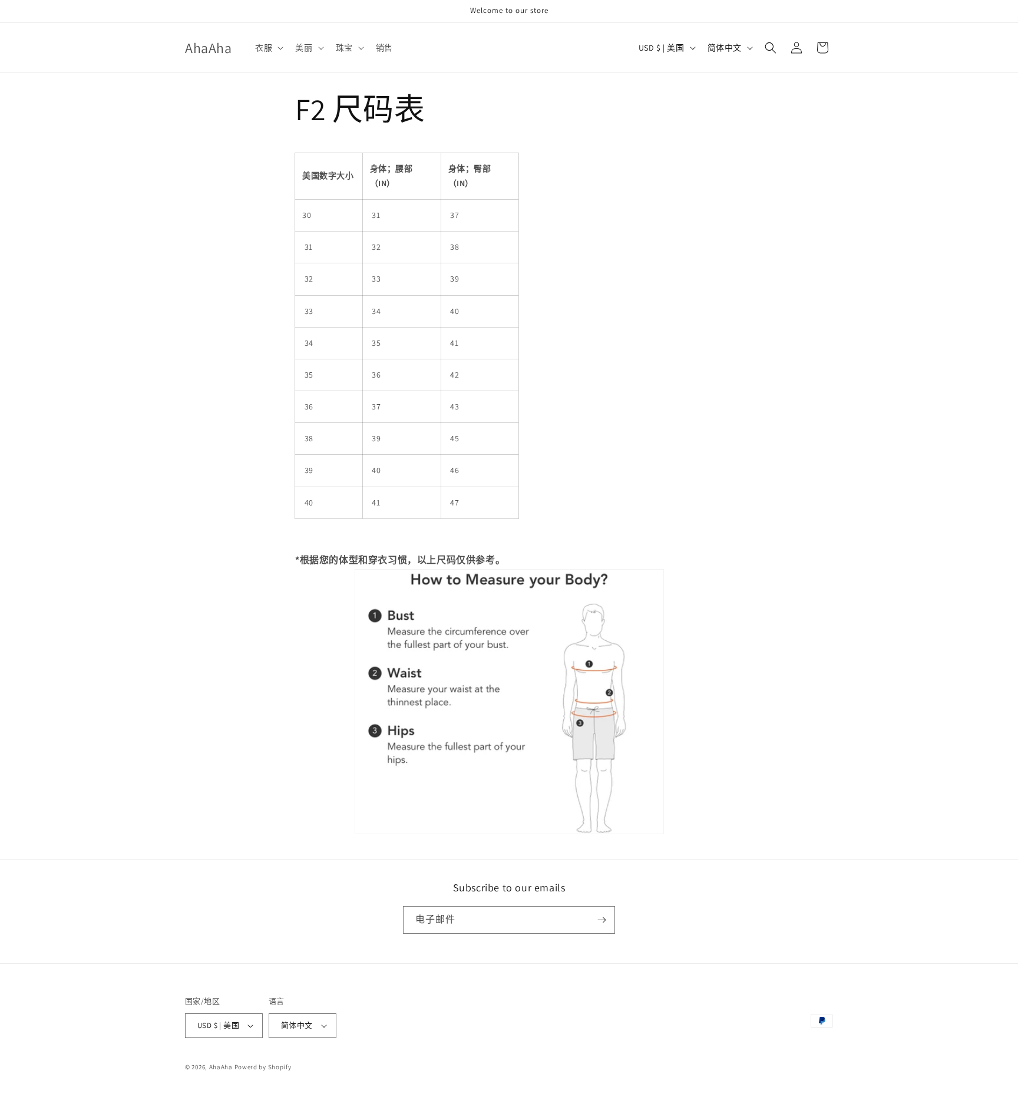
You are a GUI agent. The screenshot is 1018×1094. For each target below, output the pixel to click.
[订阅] (601, 920)
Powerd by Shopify (263, 1067)
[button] (268, 47)
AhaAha (221, 1067)
